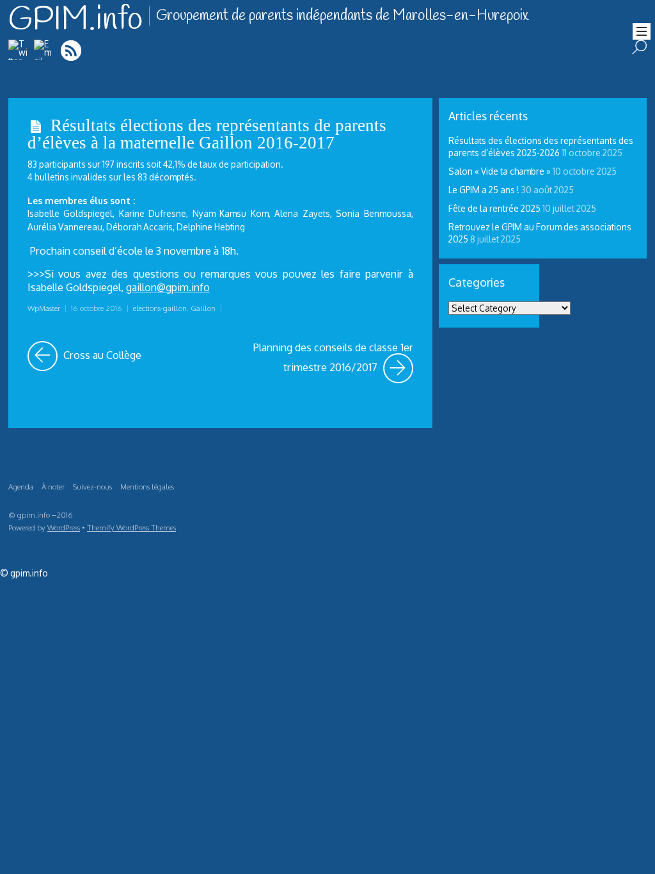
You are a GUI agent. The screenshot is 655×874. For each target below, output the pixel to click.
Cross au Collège (101, 352)
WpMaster (44, 308)
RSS (72, 50)
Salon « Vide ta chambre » (499, 171)
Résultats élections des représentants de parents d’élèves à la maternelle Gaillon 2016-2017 (207, 134)
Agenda (20, 486)
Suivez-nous (92, 486)
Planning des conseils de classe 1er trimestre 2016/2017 (333, 357)
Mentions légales (147, 486)
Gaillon (203, 308)
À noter (53, 486)
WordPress (63, 527)
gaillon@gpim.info (168, 287)
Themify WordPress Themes (131, 527)
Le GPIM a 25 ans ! (483, 189)
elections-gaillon (160, 308)
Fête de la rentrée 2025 (494, 208)
